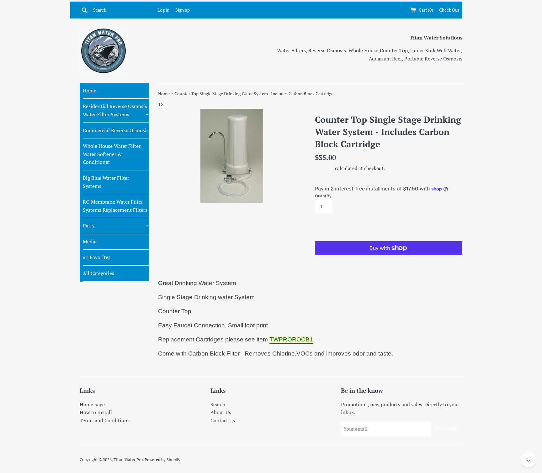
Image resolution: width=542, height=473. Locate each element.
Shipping (324, 168)
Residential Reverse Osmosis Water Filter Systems (116, 110)
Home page (92, 404)
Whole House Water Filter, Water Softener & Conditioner (112, 154)
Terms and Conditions (105, 420)
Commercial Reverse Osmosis (116, 130)
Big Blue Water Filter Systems (106, 182)
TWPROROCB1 (291, 339)
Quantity (323, 196)
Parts (116, 225)
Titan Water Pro (128, 459)
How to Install (96, 412)
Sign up (182, 10)
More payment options (352, 261)
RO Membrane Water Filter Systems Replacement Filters (115, 205)
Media (90, 241)
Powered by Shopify (162, 459)
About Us (220, 412)
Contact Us (222, 420)
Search (217, 404)
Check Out (449, 10)
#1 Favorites (96, 257)
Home (89, 90)
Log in (163, 10)
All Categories (98, 273)
